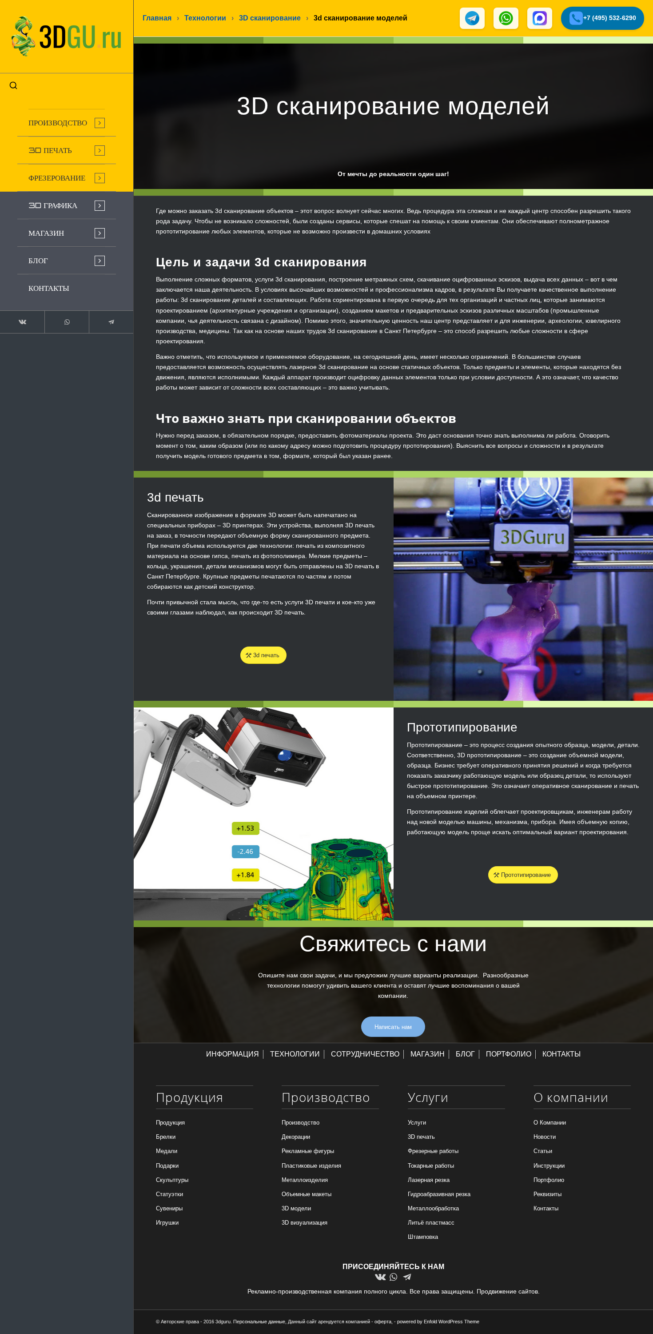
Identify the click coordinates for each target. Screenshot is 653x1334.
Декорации (296, 1136)
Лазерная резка (429, 1180)
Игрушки (167, 1222)
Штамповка (423, 1237)
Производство (300, 1122)
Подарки (167, 1165)
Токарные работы (431, 1165)
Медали (166, 1151)
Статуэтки (169, 1194)
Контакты (546, 1208)
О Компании (550, 1122)
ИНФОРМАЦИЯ (232, 1054)
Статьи (543, 1151)
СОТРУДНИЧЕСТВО (365, 1054)
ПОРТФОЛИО (508, 1054)
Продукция (170, 1122)
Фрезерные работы (433, 1151)
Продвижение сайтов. (508, 1291)
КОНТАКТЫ (561, 1054)
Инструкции (549, 1165)
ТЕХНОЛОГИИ (295, 1054)
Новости (545, 1136)
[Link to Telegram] (111, 322)
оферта (382, 1321)
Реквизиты (547, 1194)
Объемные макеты (306, 1194)
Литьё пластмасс (431, 1222)
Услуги (417, 1122)
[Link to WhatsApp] (66, 322)
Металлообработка (433, 1208)
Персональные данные (259, 1321)
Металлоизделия (305, 1180)
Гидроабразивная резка (439, 1194)
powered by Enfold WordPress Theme (438, 1321)
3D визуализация (304, 1222)
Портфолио (549, 1180)
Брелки (165, 1136)
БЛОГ (465, 1054)
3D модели (296, 1208)
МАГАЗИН (427, 1054)
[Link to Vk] (22, 322)
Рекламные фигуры (308, 1151)
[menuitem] (66, 123)
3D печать (421, 1136)
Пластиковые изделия (311, 1165)
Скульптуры (172, 1180)
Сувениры (169, 1208)
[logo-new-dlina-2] (66, 36)
